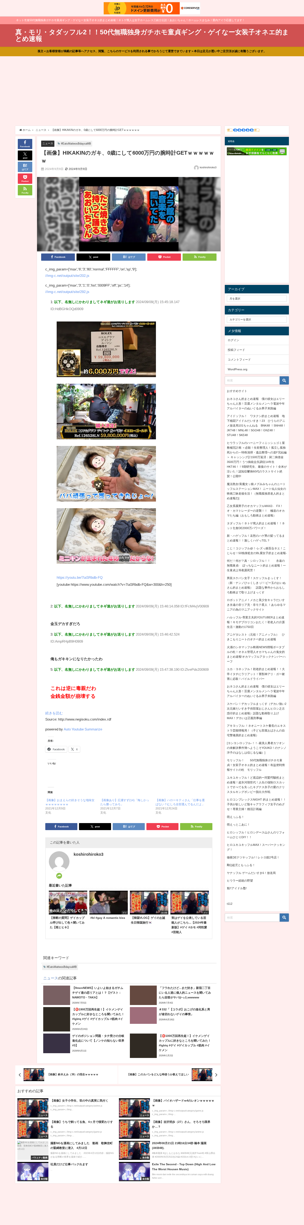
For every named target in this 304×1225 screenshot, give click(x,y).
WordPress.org (237, 369)
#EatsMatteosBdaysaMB (76, 143)
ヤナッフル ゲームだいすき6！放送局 (251, 872)
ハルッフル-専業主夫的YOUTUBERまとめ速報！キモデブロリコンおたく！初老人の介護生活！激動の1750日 (256, 622)
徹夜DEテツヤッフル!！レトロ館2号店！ (253, 857)
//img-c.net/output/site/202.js (67, 275)
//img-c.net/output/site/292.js (67, 291)
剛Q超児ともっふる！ (241, 865)
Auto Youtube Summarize (83, 729)
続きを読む (54, 713)
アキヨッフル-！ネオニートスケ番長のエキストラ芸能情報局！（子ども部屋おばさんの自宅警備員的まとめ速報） (256, 730)
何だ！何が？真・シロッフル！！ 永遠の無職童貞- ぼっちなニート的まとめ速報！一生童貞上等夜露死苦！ (256, 565)
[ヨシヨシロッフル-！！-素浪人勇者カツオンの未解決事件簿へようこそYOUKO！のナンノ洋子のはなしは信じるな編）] (256, 748)
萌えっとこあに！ (238, 824)
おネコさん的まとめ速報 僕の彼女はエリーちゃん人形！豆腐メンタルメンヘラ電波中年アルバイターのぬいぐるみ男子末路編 (256, 403)
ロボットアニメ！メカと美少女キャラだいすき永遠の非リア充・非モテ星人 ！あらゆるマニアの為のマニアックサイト (256, 605)
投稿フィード (236, 349)
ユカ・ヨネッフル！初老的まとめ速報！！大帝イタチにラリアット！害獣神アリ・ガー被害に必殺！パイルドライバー (256, 674)
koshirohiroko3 (208, 167)
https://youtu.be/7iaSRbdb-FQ (80, 577)
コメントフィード (239, 359)
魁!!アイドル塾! (237, 888)
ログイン (233, 340)
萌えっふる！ (235, 816)
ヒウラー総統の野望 (240, 880)
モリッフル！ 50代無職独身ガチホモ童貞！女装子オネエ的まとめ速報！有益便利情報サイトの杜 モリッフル (256, 765)
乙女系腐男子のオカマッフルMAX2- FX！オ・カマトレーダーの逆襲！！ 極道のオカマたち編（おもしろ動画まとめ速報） (256, 510)
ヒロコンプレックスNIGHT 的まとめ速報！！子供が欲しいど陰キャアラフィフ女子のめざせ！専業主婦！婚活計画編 (256, 804)
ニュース (47, 143)
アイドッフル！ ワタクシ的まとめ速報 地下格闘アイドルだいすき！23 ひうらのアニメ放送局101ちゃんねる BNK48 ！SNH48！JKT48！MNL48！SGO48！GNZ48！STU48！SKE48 (256, 425)
